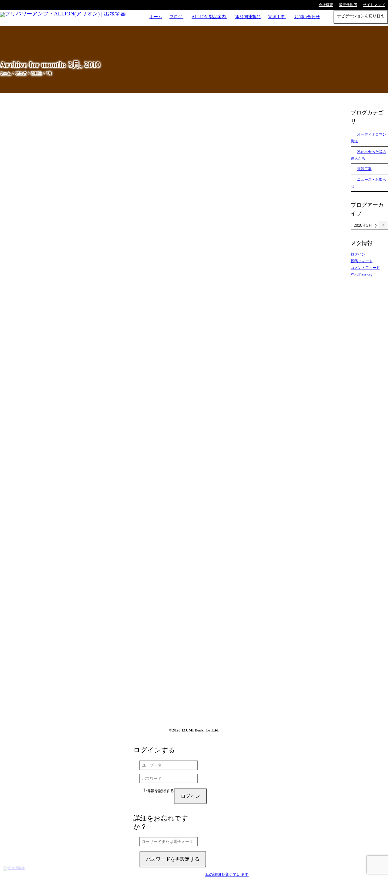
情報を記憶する (160, 790)
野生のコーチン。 (95, 345)
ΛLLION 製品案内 (209, 17)
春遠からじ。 (92, 194)
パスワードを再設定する (172, 859)
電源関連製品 (248, 17)
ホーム (155, 17)
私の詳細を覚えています (227, 874)
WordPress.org (361, 274)
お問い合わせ (307, 17)
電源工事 (277, 17)
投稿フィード (362, 261)
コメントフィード (365, 268)
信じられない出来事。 (99, 647)
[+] (164, 167)
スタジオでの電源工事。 (101, 496)
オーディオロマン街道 (109, 199)
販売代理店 (348, 5)
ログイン (358, 254)
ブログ (176, 17)
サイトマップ (374, 5)
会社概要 (326, 5)
